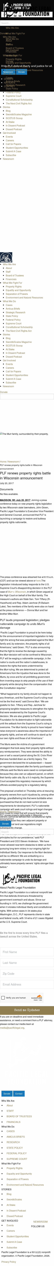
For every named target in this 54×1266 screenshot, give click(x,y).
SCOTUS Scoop (14, 118)
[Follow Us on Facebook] (40, 1229)
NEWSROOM (40, 1221)
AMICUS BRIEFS (16, 1136)
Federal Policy (13, 92)
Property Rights (14, 59)
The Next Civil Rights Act (18, 103)
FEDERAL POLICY (17, 1153)
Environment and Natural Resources (24, 70)
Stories (6, 107)
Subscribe (11, 155)
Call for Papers (13, 144)
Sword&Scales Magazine (19, 114)
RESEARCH (13, 1142)
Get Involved (9, 132)
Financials (11, 51)
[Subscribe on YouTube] (40, 1236)
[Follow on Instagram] (40, 1239)
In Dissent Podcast (15, 125)
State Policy (12, 88)
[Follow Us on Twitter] (40, 1233)
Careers (10, 140)
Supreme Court (13, 96)
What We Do (9, 73)
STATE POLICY (15, 1147)
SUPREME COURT (17, 1159)
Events (9, 136)
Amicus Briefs (13, 81)
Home (3, 811)
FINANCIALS (13, 1122)
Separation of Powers (17, 66)
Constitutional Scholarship (19, 99)
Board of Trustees (15, 48)
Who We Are (9, 37)
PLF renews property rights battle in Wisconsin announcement (21, 817)
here (38, 580)
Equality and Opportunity (18, 62)
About (9, 40)
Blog (8, 110)
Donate (3, 33)
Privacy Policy (8, 1261)
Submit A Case (13, 151)
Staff (8, 44)
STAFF (10, 1110)
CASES (11, 1131)
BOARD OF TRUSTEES (19, 1116)
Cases (9, 77)
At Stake (10, 122)
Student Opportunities (17, 147)
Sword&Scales (14, 1199)
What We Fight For (12, 55)
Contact (18, 1093)
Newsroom (8, 158)
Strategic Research (15, 85)
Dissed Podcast (14, 129)
